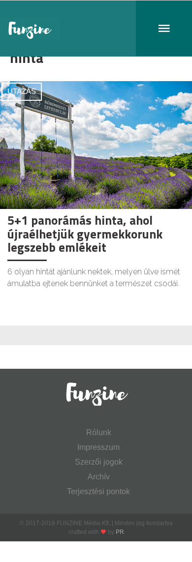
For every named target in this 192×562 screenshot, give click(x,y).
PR (120, 532)
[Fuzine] (96, 28)
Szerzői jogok (99, 462)
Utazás (21, 91)
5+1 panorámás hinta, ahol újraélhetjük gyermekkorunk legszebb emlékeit (84, 234)
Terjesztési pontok (98, 491)
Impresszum (98, 447)
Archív (99, 477)
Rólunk (98, 432)
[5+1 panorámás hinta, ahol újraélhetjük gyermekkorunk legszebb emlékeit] (96, 144)
